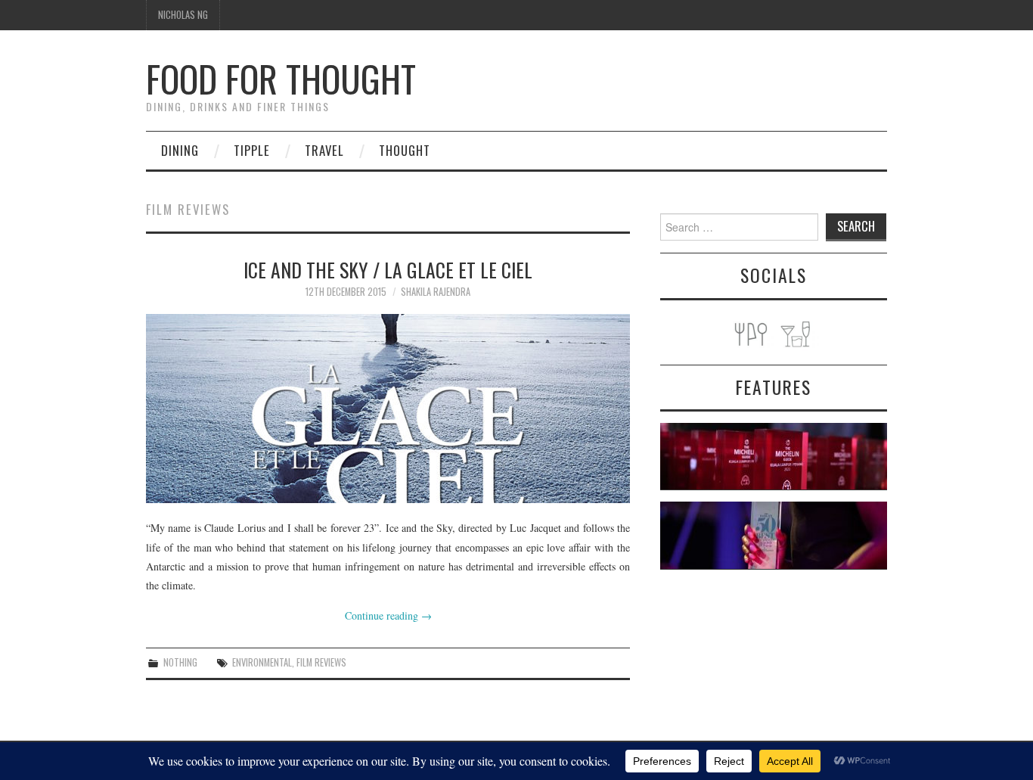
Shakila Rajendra (435, 291)
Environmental (262, 662)
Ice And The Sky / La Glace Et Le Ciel (388, 269)
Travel (324, 150)
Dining (180, 150)
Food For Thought (281, 78)
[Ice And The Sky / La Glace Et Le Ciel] (388, 408)
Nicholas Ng (183, 15)
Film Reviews (321, 662)
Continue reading (388, 615)
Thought (404, 150)
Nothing (180, 662)
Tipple (252, 150)
